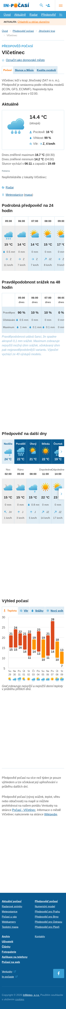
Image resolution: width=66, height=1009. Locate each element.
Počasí (7, 70)
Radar (34, 14)
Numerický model (45, 906)
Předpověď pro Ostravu (48, 921)
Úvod (7, 14)
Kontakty (40, 936)
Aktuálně (20, 14)
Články (6, 946)
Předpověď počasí (23, 30)
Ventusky (7, 971)
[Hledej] (41, 5)
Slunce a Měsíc (24, 70)
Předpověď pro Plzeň (47, 926)
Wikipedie (50, 814)
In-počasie (8, 976)
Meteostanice (14, 194)
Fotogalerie (9, 951)
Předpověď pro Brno (46, 916)
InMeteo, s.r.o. (31, 994)
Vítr (26, 610)
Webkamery (9, 921)
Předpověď (48, 14)
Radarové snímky (12, 906)
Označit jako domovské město (25, 60)
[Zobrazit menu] (60, 5)
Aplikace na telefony (14, 956)
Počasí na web (11, 962)
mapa (28, 194)
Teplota (12, 610)
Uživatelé (7, 941)
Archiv (6, 936)
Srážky (39, 610)
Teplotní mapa (10, 926)
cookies (19, 999)
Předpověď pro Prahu (47, 911)
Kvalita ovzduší (46, 70)
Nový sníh (57, 610)
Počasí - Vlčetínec (24, 810)
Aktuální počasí (11, 901)
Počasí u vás (9, 916)
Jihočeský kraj (47, 30)
